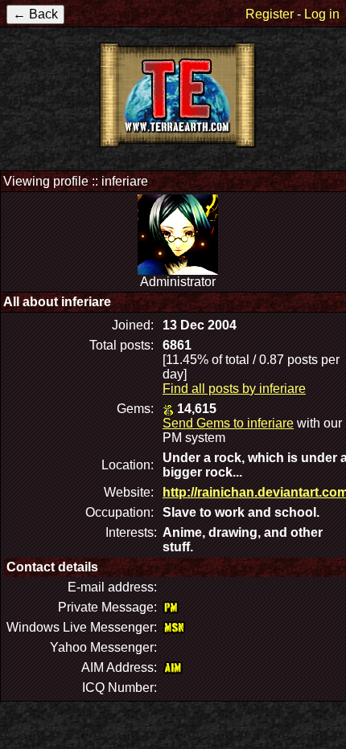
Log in (322, 14)
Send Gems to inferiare (228, 423)
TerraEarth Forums (178, 95)
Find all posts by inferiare (234, 388)
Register (269, 14)
